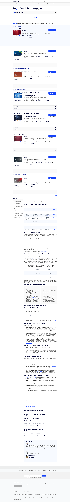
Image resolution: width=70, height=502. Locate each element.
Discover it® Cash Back (20, 134)
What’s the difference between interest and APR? (35, 430)
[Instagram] (19, 486)
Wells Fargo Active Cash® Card (21, 177)
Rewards (43, 5)
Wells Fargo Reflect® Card (19, 28)
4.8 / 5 (54, 217)
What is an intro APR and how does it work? (32, 406)
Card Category (31, 1)
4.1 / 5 (54, 229)
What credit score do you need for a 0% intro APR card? (35, 415)
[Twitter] (15, 486)
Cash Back (34, 5)
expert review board (33, 377)
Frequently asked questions (17, 217)
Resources (48, 1)
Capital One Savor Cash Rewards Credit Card (25, 71)
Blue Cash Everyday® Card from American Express (26, 92)
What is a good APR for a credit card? (31, 408)
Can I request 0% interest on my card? (35, 420)
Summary (14, 18)
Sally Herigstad (34, 9)
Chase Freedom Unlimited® (21, 50)
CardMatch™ (26, 1)
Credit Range (43, 1)
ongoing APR (47, 247)
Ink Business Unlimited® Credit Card (23, 156)
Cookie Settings (26, 484)
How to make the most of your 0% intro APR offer (18, 210)
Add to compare (16, 38)
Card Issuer (37, 1)
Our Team (54, 1)
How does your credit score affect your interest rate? (35, 436)
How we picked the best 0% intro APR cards (18, 213)
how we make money (32, 398)
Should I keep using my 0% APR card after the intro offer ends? (35, 426)
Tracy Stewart (18, 9)
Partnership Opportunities (45, 484)
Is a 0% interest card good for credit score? (35, 418)
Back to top (55, 195)
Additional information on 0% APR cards (18, 215)
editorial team (27, 377)
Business (48, 5)
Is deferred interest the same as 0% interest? (35, 423)
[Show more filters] (39, 23)
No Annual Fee (54, 5)
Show (35, 17)
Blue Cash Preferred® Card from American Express (26, 113)
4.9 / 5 (54, 214)
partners (26, 398)
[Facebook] (17, 486)
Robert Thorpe (26, 9)
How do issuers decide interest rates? (35, 433)
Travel (39, 5)
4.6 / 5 (54, 220)
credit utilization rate (34, 297)
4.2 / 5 (54, 212)
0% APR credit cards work (43, 251)
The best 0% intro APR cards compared (17, 201)
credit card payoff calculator (35, 258)
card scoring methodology (32, 397)
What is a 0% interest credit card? (18, 203)
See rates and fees (48, 216)
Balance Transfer (28, 5)
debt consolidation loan (38, 361)
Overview (39, 483)
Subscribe (44, 475)
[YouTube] (21, 486)
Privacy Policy (41, 477)
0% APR (22, 5)
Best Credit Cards (16, 5)
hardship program (39, 371)
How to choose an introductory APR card (18, 208)
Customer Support (44, 483)
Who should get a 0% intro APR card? (18, 206)
